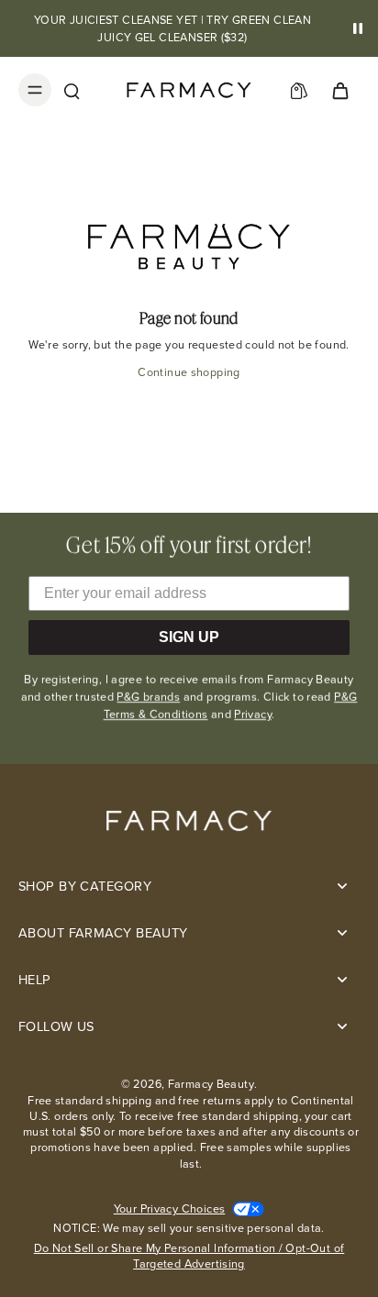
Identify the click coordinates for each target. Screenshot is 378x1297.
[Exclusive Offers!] (299, 90)
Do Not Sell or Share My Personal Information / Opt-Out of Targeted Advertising (189, 1256)
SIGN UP (189, 637)
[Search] (71, 90)
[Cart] (339, 90)
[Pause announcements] (358, 28)
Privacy (253, 714)
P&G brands (148, 696)
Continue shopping (188, 372)
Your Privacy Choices (170, 1208)
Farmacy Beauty (211, 1083)
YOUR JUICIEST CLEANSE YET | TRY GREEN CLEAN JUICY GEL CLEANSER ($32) (172, 28)
